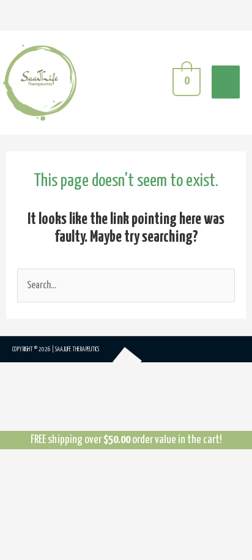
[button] (29, 397)
